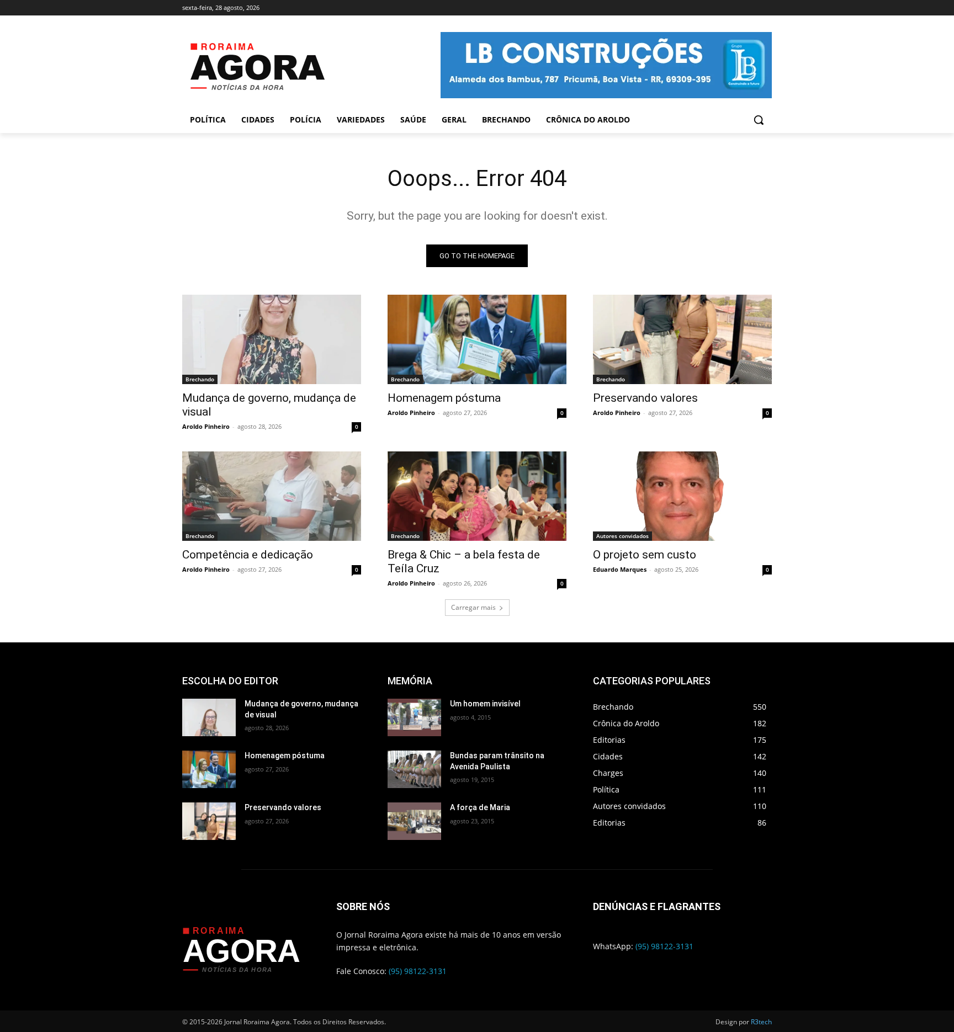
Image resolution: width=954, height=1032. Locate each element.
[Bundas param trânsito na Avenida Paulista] (414, 769)
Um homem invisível (485, 703)
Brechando (200, 379)
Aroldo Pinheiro (206, 426)
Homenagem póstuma (444, 398)
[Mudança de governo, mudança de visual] (271, 339)
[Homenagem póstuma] (477, 339)
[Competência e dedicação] (271, 496)
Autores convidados (622, 536)
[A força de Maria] (414, 821)
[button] (758, 120)
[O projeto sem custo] (682, 496)
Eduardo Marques (619, 569)
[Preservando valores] (682, 339)
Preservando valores (645, 398)
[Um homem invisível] (414, 717)
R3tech (761, 1021)
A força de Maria (480, 807)
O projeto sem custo (644, 554)
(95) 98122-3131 (418, 971)
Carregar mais (473, 607)
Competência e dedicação (247, 554)
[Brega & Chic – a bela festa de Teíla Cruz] (477, 496)
